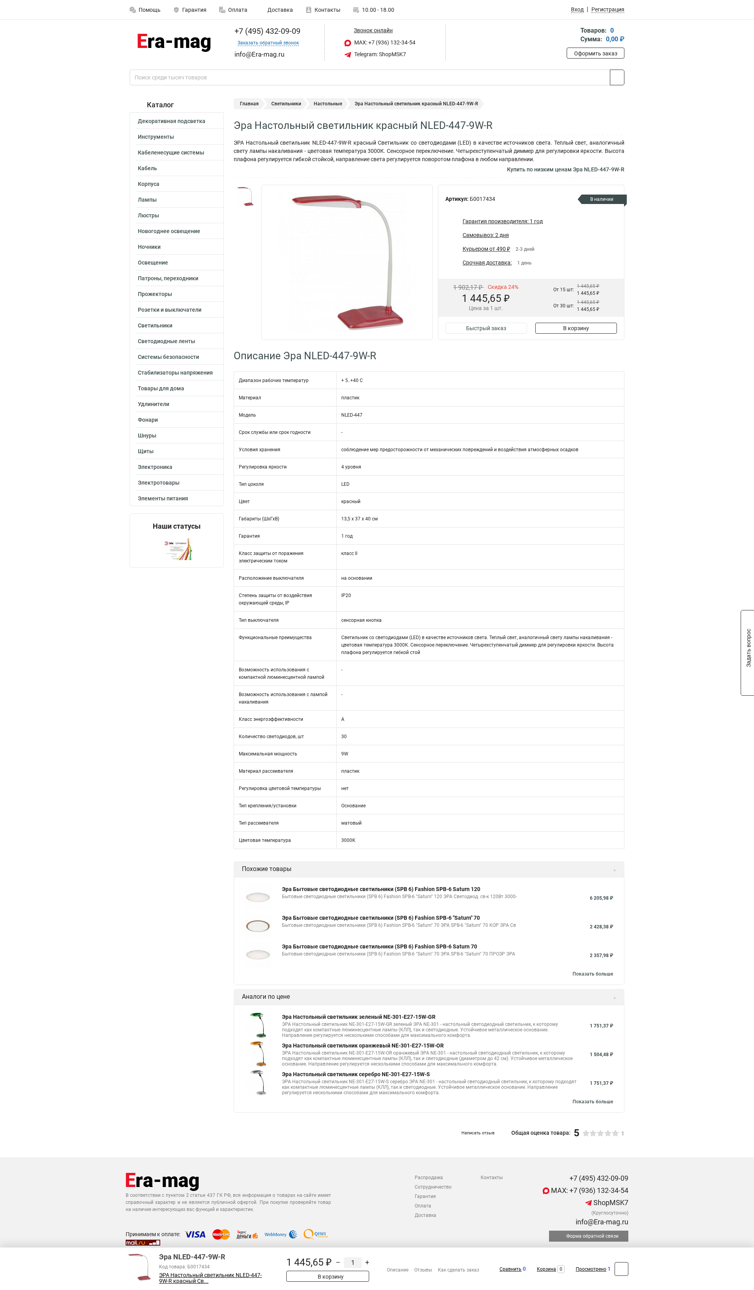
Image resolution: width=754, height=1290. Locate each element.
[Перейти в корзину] (572, 36)
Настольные (328, 104)
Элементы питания (163, 498)
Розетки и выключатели (169, 310)
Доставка (279, 10)
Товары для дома (161, 388)
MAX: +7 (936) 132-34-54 (384, 42)
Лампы (147, 200)
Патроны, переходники (168, 278)
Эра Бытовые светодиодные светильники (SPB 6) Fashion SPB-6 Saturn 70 (379, 946)
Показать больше (593, 974)
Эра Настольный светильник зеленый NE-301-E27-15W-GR (359, 1017)
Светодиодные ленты (166, 341)
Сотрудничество (433, 1187)
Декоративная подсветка (171, 121)
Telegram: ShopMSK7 (379, 54)
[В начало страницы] (621, 1269)
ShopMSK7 (610, 1202)
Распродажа (429, 1177)
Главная (249, 104)
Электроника (155, 467)
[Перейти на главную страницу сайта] (174, 43)
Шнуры (147, 435)
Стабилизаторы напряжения (175, 372)
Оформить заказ (595, 53)
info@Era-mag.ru (601, 1222)
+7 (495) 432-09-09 (266, 31)
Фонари (148, 420)
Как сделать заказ (458, 1270)
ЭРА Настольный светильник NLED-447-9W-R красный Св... (210, 1278)
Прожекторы (155, 294)
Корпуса (148, 184)
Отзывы (423, 1270)
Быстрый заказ (486, 328)
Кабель (147, 168)
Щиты (146, 451)
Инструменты (156, 137)
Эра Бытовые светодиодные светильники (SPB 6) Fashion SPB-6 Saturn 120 (381, 889)
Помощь (150, 10)
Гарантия (194, 10)
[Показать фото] (245, 196)
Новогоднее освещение (169, 231)
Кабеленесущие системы (171, 152)
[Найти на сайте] (617, 77)
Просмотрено (591, 1269)
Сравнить (511, 1269)
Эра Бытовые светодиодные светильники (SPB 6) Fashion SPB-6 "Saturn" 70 (381, 918)
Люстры (148, 215)
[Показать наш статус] (176, 549)
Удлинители (153, 404)
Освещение (153, 262)
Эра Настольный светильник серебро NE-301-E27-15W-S (356, 1074)
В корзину (576, 328)
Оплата (237, 10)
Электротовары (158, 483)
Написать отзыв (477, 1133)
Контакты (327, 10)
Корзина (546, 1269)
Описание (397, 1270)
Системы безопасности (168, 357)
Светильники (155, 325)
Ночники (149, 247)
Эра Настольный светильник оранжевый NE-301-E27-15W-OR (363, 1045)
